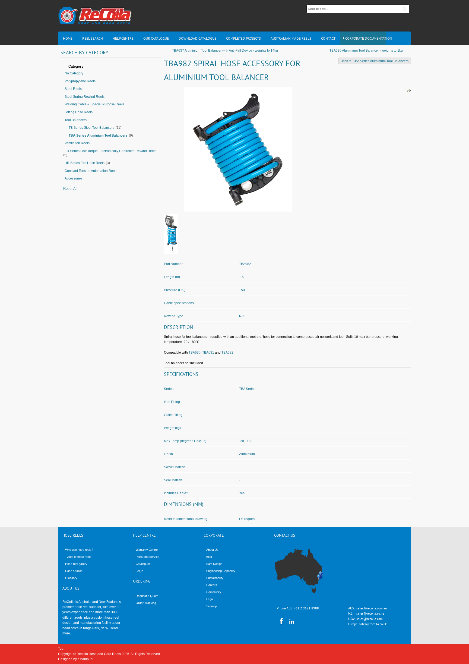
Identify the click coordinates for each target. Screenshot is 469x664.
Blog (209, 556)
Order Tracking (146, 603)
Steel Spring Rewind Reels (84, 97)
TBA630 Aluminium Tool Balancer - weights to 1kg (366, 50)
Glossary (71, 578)
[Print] (409, 90)
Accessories (74, 178)
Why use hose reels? (79, 549)
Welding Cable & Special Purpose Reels (94, 104)
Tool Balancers (76, 120)
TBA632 (227, 352)
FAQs (139, 570)
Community (213, 592)
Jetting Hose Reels (79, 112)
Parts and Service (147, 556)
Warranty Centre (147, 549)
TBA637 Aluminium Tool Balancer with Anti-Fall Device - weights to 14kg (225, 50)
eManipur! (85, 659)
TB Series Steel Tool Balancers (91, 128)
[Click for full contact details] (304, 574)
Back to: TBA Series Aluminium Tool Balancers (374, 61)
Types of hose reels (78, 556)
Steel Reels (73, 89)
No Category (74, 73)
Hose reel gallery (76, 563)
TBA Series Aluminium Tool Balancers (98, 135)
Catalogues (143, 563)
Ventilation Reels (77, 143)
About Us (212, 549)
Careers (211, 585)
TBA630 (195, 352)
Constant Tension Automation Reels (91, 171)
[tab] (111, 67)
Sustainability (214, 578)
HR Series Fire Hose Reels (84, 163)
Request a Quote (147, 595)
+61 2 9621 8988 (306, 609)
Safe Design (214, 563)
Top (61, 648)
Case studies (74, 570)
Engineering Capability (220, 570)
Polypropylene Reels (80, 81)
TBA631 (208, 352)
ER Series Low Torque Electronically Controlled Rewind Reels (110, 151)
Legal (209, 599)
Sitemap (211, 606)
